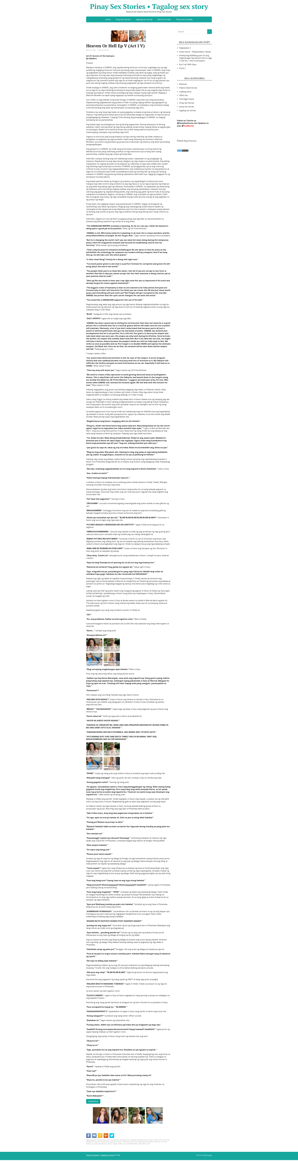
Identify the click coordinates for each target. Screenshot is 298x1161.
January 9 (113, 1142)
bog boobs (115, 1140)
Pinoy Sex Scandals (184, 19)
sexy (96, 1144)
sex (93, 1144)
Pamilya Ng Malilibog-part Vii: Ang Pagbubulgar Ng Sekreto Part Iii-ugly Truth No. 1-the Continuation (195, 58)
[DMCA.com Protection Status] (183, 150)
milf (124, 1142)
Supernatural (102, 1144)
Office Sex (183, 95)
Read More (93, 1101)
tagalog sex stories (144, 19)
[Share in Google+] (106, 1135)
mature (119, 1142)
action (109, 1140)
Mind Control (130, 1142)
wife (140, 1144)
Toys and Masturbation (130, 1144)
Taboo (110, 1144)
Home (108, 19)
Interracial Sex (105, 1142)
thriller (120, 1144)
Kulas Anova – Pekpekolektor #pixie (195, 51)
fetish (155, 1140)
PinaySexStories (186, 123)
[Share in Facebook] (88, 1135)
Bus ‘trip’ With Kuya (187, 64)
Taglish (115, 1144)
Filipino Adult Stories (188, 88)
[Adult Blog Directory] (186, 140)
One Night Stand (140, 1142)
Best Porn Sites (164, 19)
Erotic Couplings (131, 1140)
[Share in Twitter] (111, 1135)
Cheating (122, 1140)
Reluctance (150, 1142)
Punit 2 (182, 68)
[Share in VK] (94, 1135)
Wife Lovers (146, 1144)
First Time (166, 1140)
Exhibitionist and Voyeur (145, 1140)
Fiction (160, 1140)
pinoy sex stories (186, 106)
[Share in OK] (100, 1135)
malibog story (185, 91)
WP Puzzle (208, 1155)
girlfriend (89, 1142)
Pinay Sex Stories (123, 19)
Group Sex (96, 1142)
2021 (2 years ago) (100, 1140)
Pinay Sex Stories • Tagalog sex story (149, 6)
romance (157, 1142)
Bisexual (183, 84)
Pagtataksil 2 (185, 48)
